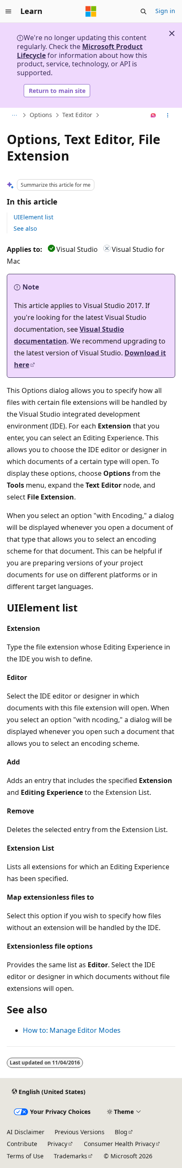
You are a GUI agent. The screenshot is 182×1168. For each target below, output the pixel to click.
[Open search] (143, 11)
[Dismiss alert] (172, 33)
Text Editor (77, 115)
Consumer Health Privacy (119, 1144)
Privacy (57, 1144)
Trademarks (70, 1156)
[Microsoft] (91, 11)
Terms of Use (25, 1156)
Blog (121, 1132)
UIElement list (33, 217)
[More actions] (167, 115)
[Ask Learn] (153, 115)
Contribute (22, 1144)
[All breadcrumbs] (14, 115)
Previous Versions (80, 1132)
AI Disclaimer (25, 1132)
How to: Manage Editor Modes (72, 1030)
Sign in (165, 11)
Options (41, 115)
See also (25, 228)
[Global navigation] (8, 11)
